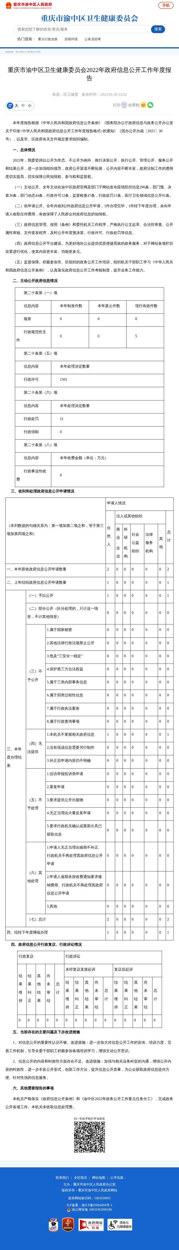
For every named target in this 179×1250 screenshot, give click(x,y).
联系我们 (62, 1177)
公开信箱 (116, 1177)
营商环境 (71, 39)
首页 (17, 52)
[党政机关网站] (68, 1225)
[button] (120, 105)
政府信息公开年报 (33, 52)
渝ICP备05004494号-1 (97, 1205)
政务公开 (23, 52)
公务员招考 (93, 39)
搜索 (158, 29)
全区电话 (80, 1177)
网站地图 (98, 1177)
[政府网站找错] (91, 1224)
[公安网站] (53, 1224)
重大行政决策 (48, 39)
